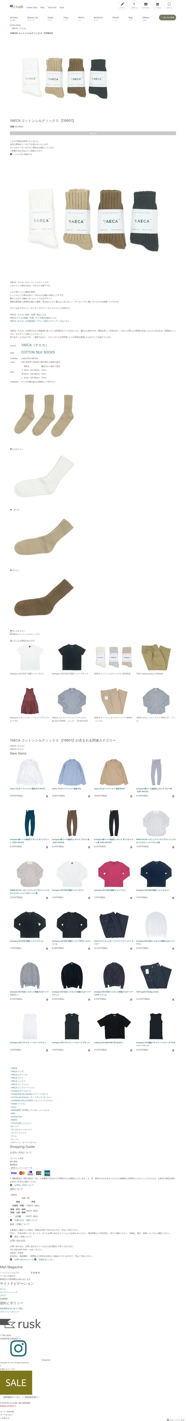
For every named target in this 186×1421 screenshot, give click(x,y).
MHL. (13, 1113)
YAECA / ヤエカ (16, 749)
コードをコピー (6, 1415)
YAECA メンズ (17, 1071)
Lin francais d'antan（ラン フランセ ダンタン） (32, 1097)
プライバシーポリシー (9, 1312)
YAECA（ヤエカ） (34, 345)
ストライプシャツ (18, 1133)
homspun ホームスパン (21, 1091)
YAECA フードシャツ (20, 1084)
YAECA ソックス (18, 1081)
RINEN (14, 1120)
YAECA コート (17, 1078)
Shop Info (52, 7)
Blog (43, 7)
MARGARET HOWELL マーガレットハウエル (30, 1110)
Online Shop (32, 7)
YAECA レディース (19, 1074)
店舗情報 (4, 1299)
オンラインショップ (8, 1292)
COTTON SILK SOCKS (38, 352)
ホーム (3, 1289)
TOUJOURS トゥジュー (21, 1123)
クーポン (12, 1369)
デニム (14, 1136)
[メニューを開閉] (176, 5)
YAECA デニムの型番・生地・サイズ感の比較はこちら (33, 318)
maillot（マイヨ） (18, 1103)
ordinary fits (16, 1116)
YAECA (14, 1068)
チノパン (15, 1139)
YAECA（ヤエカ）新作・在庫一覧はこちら (28, 314)
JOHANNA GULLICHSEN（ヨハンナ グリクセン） (33, 1100)
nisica (13, 1107)
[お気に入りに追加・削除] (47, 797)
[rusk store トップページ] (16, 7)
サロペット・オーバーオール (23, 1142)
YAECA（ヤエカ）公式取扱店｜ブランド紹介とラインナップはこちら (39, 321)
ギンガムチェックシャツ (21, 1129)
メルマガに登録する (23, 154)
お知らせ (4, 1369)
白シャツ (15, 1126)
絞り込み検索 (169, 17)
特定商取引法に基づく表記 (11, 1308)
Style (62, 7)
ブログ (3, 1295)
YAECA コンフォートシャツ (23, 1087)
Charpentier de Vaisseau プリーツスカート (30, 1094)
